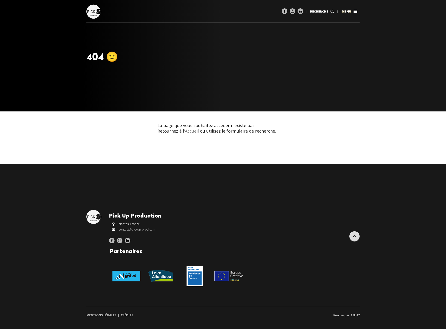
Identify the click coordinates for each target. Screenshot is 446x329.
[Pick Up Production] (94, 11)
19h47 (355, 315)
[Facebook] (284, 11)
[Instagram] (292, 11)
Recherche (319, 11)
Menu (347, 11)
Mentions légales (101, 315)
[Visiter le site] (126, 275)
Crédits (126, 315)
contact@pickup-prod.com (137, 229)
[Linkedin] (300, 11)
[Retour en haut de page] (354, 236)
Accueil (192, 131)
